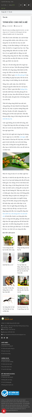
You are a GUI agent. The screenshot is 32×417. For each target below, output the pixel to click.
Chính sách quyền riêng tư (8, 348)
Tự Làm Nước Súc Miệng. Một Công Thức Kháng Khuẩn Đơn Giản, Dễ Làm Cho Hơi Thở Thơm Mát (23, 269)
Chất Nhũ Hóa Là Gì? (8, 265)
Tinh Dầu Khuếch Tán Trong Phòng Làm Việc (23, 308)
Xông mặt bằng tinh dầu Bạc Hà (23, 248)
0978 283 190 (11, 332)
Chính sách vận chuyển (7, 377)
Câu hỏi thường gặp (6, 382)
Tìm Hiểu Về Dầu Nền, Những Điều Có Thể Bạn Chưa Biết (8, 290)
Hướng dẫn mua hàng (7, 379)
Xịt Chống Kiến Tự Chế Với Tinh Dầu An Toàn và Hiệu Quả (8, 309)
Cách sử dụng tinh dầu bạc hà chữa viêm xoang (8, 248)
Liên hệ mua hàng (6, 353)
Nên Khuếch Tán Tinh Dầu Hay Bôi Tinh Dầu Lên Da (23, 290)
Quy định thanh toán (7, 366)
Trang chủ (3, 12)
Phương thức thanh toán (7, 384)
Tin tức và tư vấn (6, 351)
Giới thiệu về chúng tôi (7, 346)
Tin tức (10, 12)
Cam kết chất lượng (6, 369)
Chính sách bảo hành (7, 364)
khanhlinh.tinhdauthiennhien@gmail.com (16, 334)
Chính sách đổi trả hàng (7, 361)
